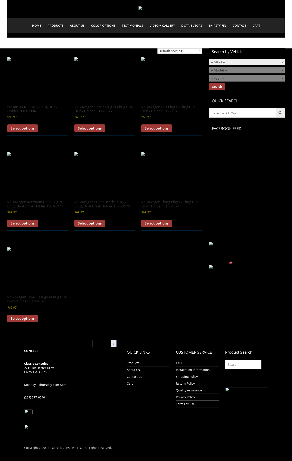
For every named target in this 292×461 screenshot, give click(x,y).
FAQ (179, 363)
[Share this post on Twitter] (213, 285)
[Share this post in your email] (217, 285)
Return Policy (185, 383)
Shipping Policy (187, 377)
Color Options (103, 25)
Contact (239, 25)
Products (55, 25)
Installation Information (193, 370)
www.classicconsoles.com (241, 235)
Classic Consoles (235, 139)
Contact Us (134, 377)
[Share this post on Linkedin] (215, 285)
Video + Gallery (162, 25)
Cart (256, 25)
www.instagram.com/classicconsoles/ (236, 240)
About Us (77, 25)
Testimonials (132, 25)
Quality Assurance (189, 390)
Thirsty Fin (217, 25)
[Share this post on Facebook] (210, 285)
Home (36, 25)
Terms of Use (185, 404)
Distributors (191, 25)
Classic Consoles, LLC (67, 448)
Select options (23, 128)
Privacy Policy (185, 397)
